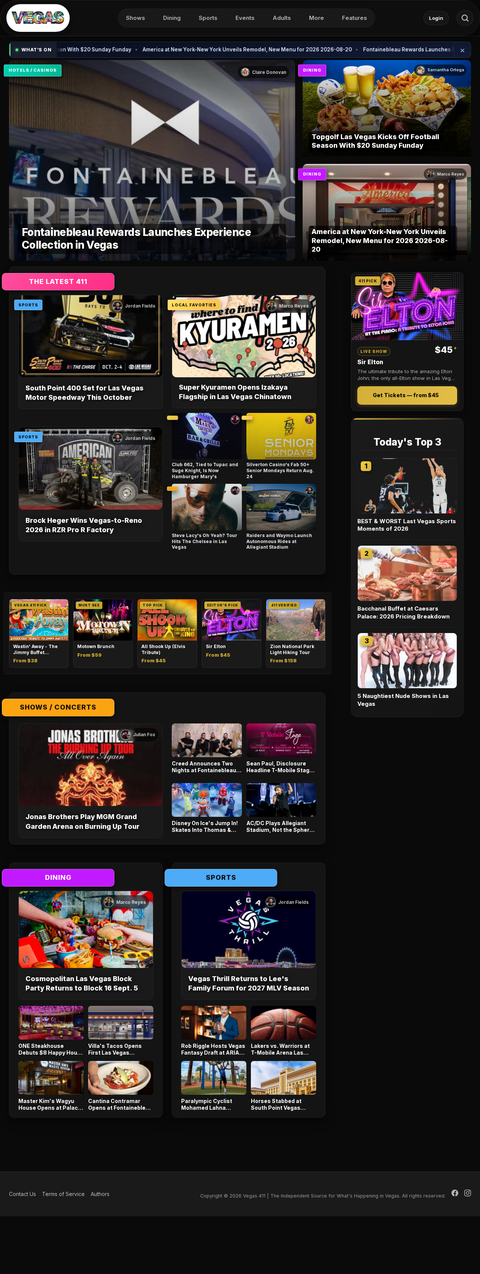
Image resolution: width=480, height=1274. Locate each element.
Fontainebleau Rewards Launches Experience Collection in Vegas (392, 50)
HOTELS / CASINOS (33, 70)
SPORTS (28, 305)
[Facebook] (455, 1194)
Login (436, 18)
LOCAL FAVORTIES (194, 305)
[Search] (465, 18)
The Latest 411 (58, 281)
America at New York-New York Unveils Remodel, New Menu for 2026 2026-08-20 (191, 50)
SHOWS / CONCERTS (58, 707)
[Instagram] (467, 1194)
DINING (312, 70)
